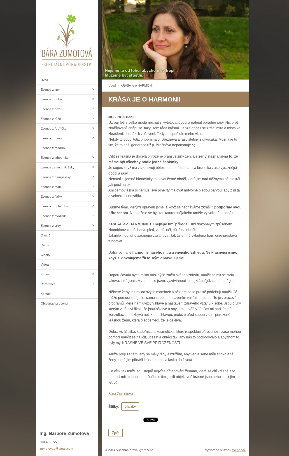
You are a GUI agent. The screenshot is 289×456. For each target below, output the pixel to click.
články (130, 406)
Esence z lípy (50, 89)
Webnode (239, 450)
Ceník (45, 245)
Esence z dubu (51, 99)
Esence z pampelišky (56, 177)
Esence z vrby (51, 225)
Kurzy (45, 274)
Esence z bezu (51, 109)
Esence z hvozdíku (54, 216)
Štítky (113, 407)
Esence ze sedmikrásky (57, 167)
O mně (45, 235)
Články (45, 255)
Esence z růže (51, 118)
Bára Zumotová (120, 394)
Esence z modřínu (54, 148)
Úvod (44, 80)
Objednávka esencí (54, 303)
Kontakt (46, 293)
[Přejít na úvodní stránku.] (67, 34)
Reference (48, 284)
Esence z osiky (51, 138)
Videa (45, 264)
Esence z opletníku (54, 206)
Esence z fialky (51, 196)
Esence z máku (52, 187)
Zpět (115, 433)
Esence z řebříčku (53, 128)
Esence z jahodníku (55, 157)
